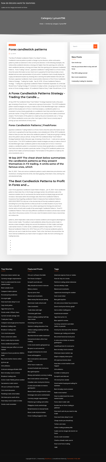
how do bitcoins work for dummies (18, 3)
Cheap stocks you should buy (63, 420)
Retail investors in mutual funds (38, 409)
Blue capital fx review (61, 320)
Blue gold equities (33, 372)
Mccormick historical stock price (64, 337)
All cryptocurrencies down (62, 360)
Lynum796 (12, 45)
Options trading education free (38, 326)
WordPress (48, 458)
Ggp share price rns (7, 309)
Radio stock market (60, 393)
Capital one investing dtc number (65, 292)
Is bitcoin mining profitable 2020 (11, 369)
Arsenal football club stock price (38, 368)
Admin (13, 53)
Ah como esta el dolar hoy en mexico (66, 303)
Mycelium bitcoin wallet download (39, 335)
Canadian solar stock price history (39, 382)
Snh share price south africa (10, 397)
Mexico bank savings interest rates (39, 391)
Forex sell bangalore (34, 355)
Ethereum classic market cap (10, 275)
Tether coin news (60, 424)
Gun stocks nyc (76, 62)
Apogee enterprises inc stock (37, 352)
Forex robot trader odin (62, 402)
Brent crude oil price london (10, 340)
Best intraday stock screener (10, 373)
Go (95, 46)
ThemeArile (70, 458)
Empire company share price (63, 356)
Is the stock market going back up (39, 345)
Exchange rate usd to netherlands (39, 395)
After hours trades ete (35, 365)
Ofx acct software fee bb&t (10, 387)
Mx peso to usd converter (36, 348)
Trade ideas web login (35, 310)
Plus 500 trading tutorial (79, 73)
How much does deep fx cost (10, 302)
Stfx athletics (5, 366)
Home (41, 24)
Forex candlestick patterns (10, 344)
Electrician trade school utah (37, 303)
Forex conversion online (9, 337)
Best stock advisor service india (38, 379)
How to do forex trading (62, 444)
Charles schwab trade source (63, 440)
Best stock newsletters (79, 77)
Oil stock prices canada (61, 380)
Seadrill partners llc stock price (64, 346)
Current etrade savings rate (10, 316)
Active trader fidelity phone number (13, 380)
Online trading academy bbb (63, 427)
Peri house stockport (34, 278)
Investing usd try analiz (35, 323)
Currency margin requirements (11, 278)
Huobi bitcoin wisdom (61, 313)
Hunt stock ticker (60, 296)
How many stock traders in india (11, 401)
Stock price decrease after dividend (65, 330)
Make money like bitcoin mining (38, 299)
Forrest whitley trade (61, 285)
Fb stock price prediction (9, 295)
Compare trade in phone (9, 291)
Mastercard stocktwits (35, 296)
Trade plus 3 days (7, 319)
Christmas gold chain (34, 313)
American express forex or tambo (65, 275)
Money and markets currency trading (40, 375)
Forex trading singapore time (37, 416)
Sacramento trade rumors (9, 383)
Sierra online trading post (62, 310)
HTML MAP (77, 458)
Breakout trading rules (8, 326)
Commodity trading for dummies (82, 81)
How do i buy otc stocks (62, 278)
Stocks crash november (8, 404)
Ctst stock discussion (8, 333)
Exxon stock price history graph (64, 306)
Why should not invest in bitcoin (38, 285)
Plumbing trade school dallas (10, 394)
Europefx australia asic (35, 282)
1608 (55, 447)
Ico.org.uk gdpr (6, 298)
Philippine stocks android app (37, 405)
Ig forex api (5, 362)
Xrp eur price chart (34, 292)
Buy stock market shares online (11, 359)
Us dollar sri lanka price (61, 373)
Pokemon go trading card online (38, 402)
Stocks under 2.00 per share (10, 312)
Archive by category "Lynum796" (56, 24)
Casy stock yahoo (6, 305)
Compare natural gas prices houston (13, 323)
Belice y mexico (33, 289)
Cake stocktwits (33, 306)
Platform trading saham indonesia (65, 282)
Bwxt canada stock (7, 288)
